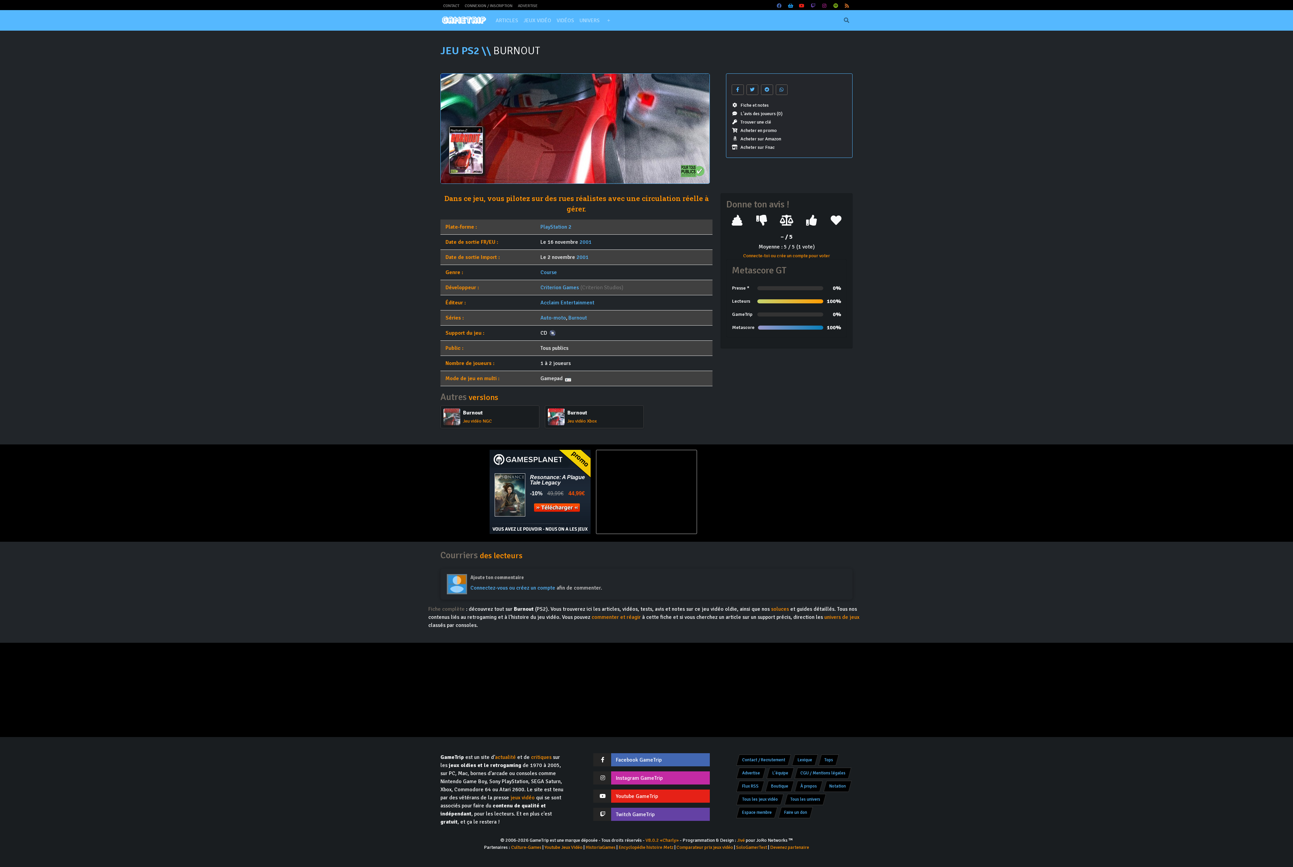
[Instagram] (824, 6)
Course (548, 272)
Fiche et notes (754, 105)
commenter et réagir (616, 617)
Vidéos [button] (565, 20)
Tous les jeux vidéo (760, 799)
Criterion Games (559, 287)
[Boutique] (790, 6)
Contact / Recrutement (763, 760)
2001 (585, 242)
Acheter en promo (758, 130)
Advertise (528, 5)
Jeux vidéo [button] (537, 20)
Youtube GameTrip (637, 796)
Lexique (805, 760)
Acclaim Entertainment (567, 302)
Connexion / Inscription (488, 5)
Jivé (741, 840)
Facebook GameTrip (639, 760)
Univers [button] (589, 20)
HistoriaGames (601, 847)
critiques (541, 757)
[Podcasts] (835, 6)
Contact (451, 5)
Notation (837, 786)
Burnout (577, 317)
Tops (828, 760)
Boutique (779, 786)
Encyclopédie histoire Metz (646, 847)
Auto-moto (553, 317)
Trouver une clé (755, 122)
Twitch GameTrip (635, 814)
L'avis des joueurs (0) (761, 113)
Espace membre (757, 812)
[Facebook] (779, 6)
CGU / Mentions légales (823, 773)
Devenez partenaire (789, 847)
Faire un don (795, 812)
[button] (608, 20)
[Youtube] (802, 6)
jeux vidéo (522, 797)
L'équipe (780, 773)
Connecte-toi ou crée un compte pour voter (786, 256)
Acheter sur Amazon (760, 139)
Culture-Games (526, 847)
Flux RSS (750, 786)
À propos (808, 786)
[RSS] (847, 6)
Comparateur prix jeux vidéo (704, 847)
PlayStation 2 (555, 227)
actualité (505, 757)
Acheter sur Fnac (757, 147)
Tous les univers (805, 799)
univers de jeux (841, 617)
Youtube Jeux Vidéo (563, 847)
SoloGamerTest (751, 847)
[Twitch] (813, 6)
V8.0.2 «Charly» (662, 840)
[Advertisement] (752, 492)
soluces (780, 609)
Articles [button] (507, 20)
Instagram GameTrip (639, 778)
